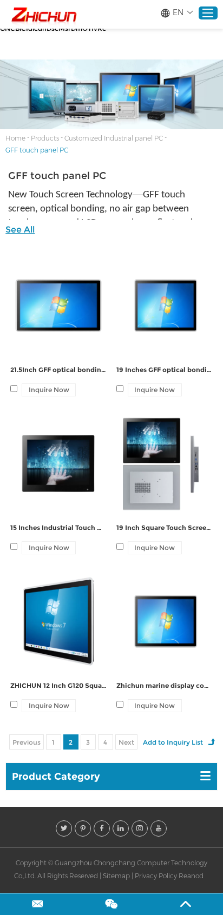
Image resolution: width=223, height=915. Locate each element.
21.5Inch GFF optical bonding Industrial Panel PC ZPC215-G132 (58, 370)
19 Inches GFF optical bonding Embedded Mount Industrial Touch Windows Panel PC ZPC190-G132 (164, 370)
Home (15, 138)
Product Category (56, 777)
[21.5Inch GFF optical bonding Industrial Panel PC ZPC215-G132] (58, 305)
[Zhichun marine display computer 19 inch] (164, 621)
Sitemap (116, 876)
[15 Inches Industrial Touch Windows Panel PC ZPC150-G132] (58, 463)
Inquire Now (49, 390)
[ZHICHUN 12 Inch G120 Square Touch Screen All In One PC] (58, 621)
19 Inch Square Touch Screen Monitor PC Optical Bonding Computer (164, 527)
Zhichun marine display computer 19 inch (164, 685)
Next (126, 742)
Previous (26, 742)
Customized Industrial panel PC (113, 138)
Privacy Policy (156, 876)
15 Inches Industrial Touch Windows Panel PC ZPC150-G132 (58, 527)
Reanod (191, 876)
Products (45, 138)
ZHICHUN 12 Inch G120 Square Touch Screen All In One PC (58, 685)
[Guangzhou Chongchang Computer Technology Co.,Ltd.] (43, 14)
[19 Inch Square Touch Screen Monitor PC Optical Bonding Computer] (164, 463)
